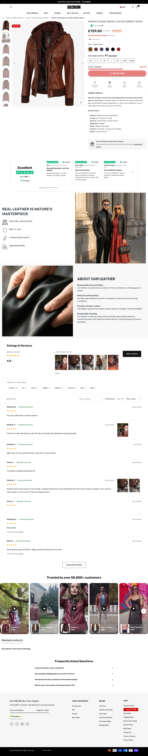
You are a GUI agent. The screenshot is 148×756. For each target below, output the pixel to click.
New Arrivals (76, 706)
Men (73, 710)
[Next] (80, 63)
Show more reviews (74, 565)
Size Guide (103, 714)
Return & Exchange (130, 721)
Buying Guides (104, 725)
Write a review (132, 354)
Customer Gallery (105, 721)
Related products (12, 640)
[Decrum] (2, 17)
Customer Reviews (105, 718)
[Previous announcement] (4, 1)
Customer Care (129, 706)
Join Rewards (115, 13)
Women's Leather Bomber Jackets (37, 18)
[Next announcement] (143, 1)
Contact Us (128, 732)
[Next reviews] (132, 172)
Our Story (102, 706)
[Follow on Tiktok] (27, 724)
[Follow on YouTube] (22, 724)
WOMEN (57, 13)
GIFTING (86, 13)
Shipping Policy (129, 717)
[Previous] (16, 63)
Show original (19, 532)
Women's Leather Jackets (14, 18)
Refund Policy (128, 725)
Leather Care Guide (106, 710)
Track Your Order (131, 709)
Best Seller (76, 718)
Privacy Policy (128, 740)
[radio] (90, 49)
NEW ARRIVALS (33, 13)
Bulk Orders (127, 729)
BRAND (99, 13)
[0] (137, 7)
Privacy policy (47, 750)
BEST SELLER (72, 13)
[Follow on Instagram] (17, 724)
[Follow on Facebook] (11, 724)
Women (74, 714)
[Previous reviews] (41, 172)
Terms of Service (130, 736)
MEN (46, 13)
